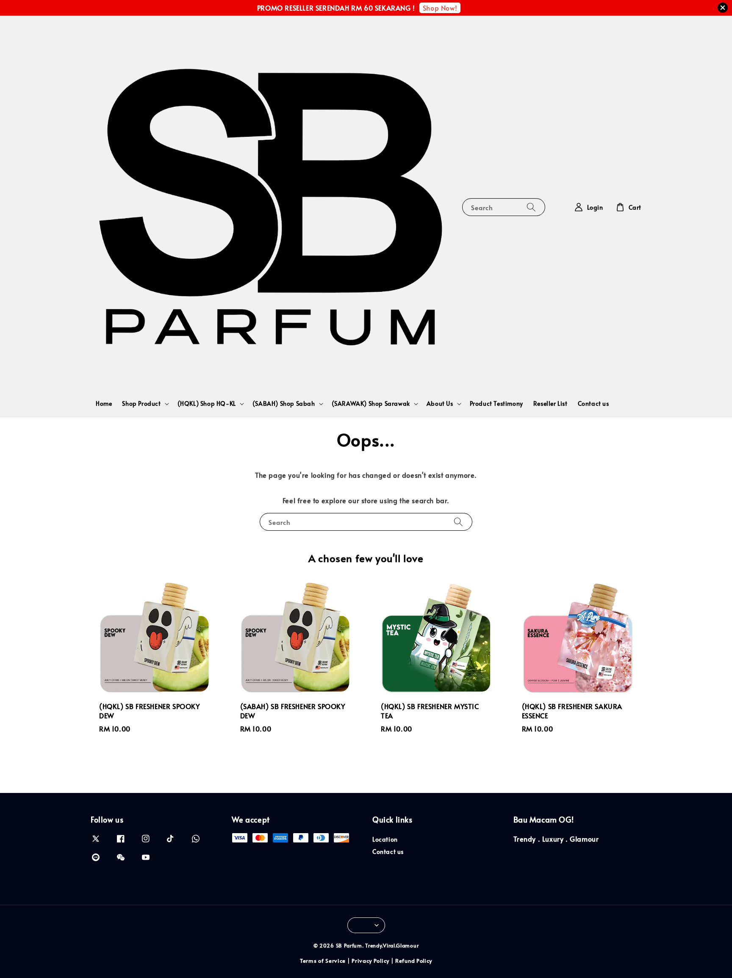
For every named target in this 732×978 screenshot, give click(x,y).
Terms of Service (323, 960)
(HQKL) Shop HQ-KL (206, 403)
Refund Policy (413, 960)
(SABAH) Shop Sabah (283, 403)
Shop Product (141, 403)
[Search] (531, 207)
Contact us (593, 403)
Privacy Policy (370, 960)
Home (104, 403)
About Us (440, 403)
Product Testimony (496, 403)
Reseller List (550, 403)
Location (385, 839)
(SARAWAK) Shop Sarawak (371, 403)
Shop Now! (440, 7)
